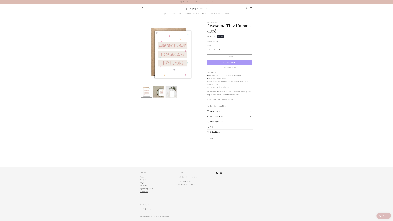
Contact (143, 180)
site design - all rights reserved (161, 216)
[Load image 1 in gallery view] (146, 92)
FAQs (142, 183)
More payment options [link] (230, 67)
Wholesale (144, 192)
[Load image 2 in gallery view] (158, 92)
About (142, 177)
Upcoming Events (146, 189)
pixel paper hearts (148, 216)
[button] (142, 8)
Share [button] (211, 139)
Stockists (143, 186)
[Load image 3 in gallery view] (171, 92)
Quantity (209, 45)
